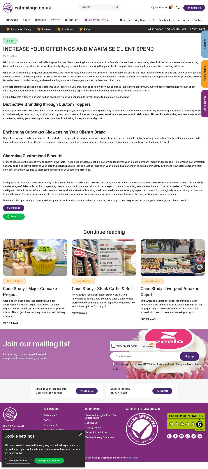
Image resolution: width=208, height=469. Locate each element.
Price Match (50, 425)
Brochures (67, 29)
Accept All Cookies (49, 460)
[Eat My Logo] (10, 414)
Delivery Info (51, 415)
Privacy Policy (93, 427)
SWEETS (55, 20)
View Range (13, 208)
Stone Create (131, 458)
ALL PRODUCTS (97, 20)
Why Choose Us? (144, 20)
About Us (125, 20)
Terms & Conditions (96, 432)
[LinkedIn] (169, 436)
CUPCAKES (11, 20)
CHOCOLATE (72, 20)
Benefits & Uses (167, 20)
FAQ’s (87, 29)
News (186, 20)
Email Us (196, 7)
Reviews (46, 29)
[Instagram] (181, 436)
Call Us (164, 390)
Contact (198, 20)
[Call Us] (178, 7)
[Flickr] (199, 436)
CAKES (26, 20)
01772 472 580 (176, 29)
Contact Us (91, 422)
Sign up (189, 356)
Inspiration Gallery (21, 29)
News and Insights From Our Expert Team (101, 416)
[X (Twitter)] (193, 436)
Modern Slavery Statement (100, 437)
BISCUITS (40, 20)
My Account (157, 7)
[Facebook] (175, 436)
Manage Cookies (18, 460)
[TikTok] (187, 436)
